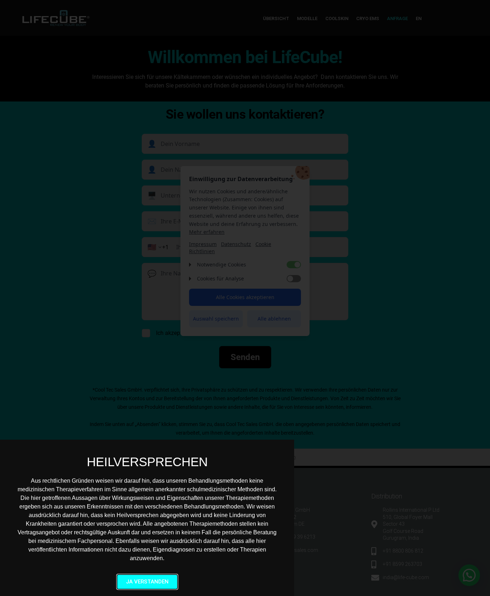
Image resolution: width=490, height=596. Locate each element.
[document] (245, 298)
